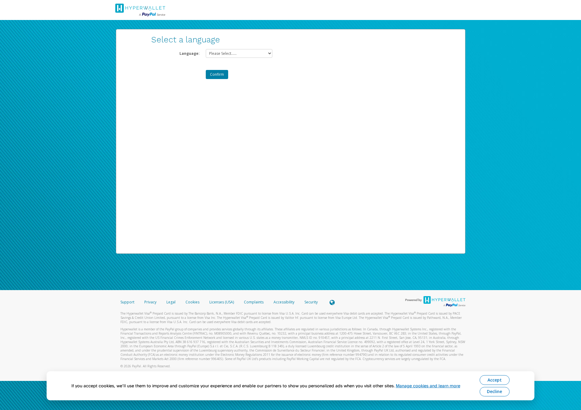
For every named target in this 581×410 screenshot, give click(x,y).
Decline (494, 391)
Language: (189, 53)
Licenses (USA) (222, 302)
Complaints (254, 302)
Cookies (192, 302)
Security (311, 302)
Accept (494, 380)
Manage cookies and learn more (428, 385)
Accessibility (284, 302)
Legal (171, 302)
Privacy (150, 302)
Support (127, 302)
